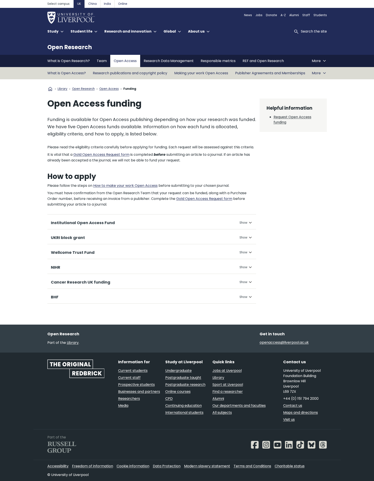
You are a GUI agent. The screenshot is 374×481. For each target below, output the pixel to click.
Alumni (294, 15)
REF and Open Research (263, 60)
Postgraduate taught (183, 377)
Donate (271, 15)
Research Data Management (169, 60)
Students (320, 15)
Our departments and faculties (239, 405)
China (92, 4)
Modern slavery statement (207, 466)
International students (184, 412)
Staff (306, 15)
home (50, 89)
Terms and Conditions (252, 466)
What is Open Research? (68, 60)
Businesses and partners (139, 391)
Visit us (289, 419)
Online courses (178, 391)
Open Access (125, 60)
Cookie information (133, 466)
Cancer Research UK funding (80, 282)
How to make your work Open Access (125, 185)
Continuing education (183, 405)
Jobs (258, 15)
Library (62, 89)
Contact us (292, 405)
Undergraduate (178, 370)
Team (102, 60)
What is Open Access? (66, 73)
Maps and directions (300, 412)
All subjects (222, 412)
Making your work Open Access (201, 73)
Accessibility (58, 466)
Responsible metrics (218, 60)
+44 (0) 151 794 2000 (301, 398)
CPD (169, 398)
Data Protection (167, 466)
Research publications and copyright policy (130, 73)
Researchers (129, 398)
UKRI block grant (68, 237)
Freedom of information (92, 466)
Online (122, 4)
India (107, 4)
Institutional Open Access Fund (83, 222)
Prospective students (136, 384)
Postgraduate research (185, 384)
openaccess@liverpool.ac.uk (284, 342)
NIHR (55, 267)
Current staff (129, 377)
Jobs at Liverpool (227, 370)
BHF (55, 297)
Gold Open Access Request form (101, 154)
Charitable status (290, 466)
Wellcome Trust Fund (73, 252)
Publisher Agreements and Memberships (270, 73)
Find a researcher (227, 391)
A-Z (283, 15)
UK (79, 4)
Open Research (69, 47)
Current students (133, 370)
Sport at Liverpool (227, 384)
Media (123, 405)
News (248, 15)
